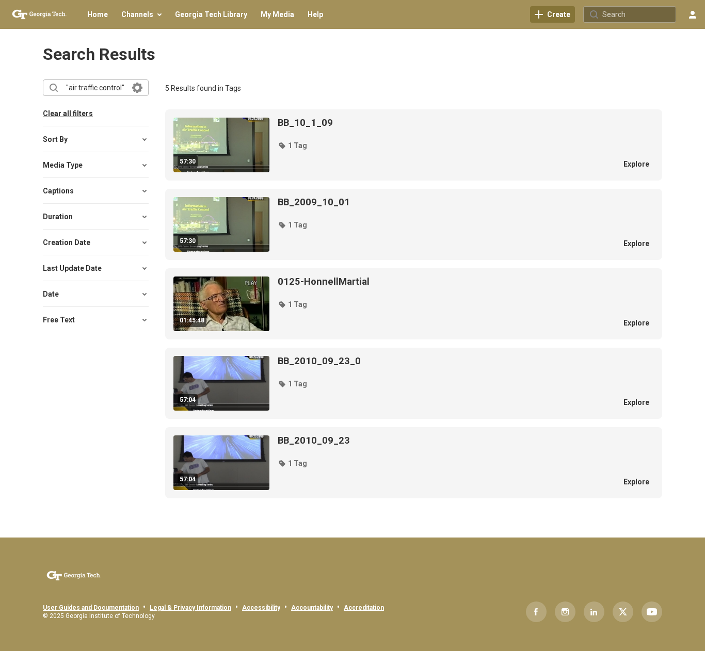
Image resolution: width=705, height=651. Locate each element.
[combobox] (95, 88)
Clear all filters (68, 113)
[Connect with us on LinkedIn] (594, 611)
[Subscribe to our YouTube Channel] (652, 611)
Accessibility (261, 607)
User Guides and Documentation (91, 607)
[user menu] (692, 14)
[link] (552, 14)
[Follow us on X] (623, 611)
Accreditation (364, 607)
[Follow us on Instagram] (565, 611)
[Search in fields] (137, 87)
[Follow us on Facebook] (536, 611)
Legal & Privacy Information (190, 607)
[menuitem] (97, 14)
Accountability (312, 607)
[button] (292, 145)
